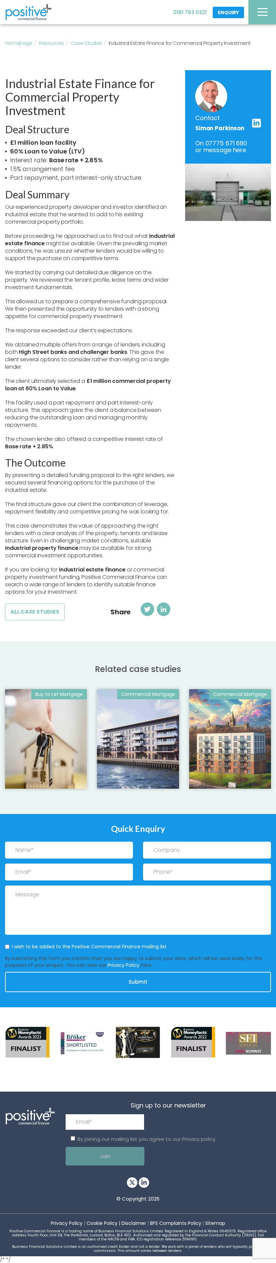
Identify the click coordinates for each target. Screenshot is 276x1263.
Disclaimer (134, 1223)
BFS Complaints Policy (175, 1223)
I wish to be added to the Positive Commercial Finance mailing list (89, 946)
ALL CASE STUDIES (34, 612)
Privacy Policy (123, 965)
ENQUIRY (228, 12)
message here (224, 150)
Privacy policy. (199, 1139)
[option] (27, 1042)
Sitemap (215, 1223)
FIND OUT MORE (34, 776)
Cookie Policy (102, 1223)
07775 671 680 (226, 143)
